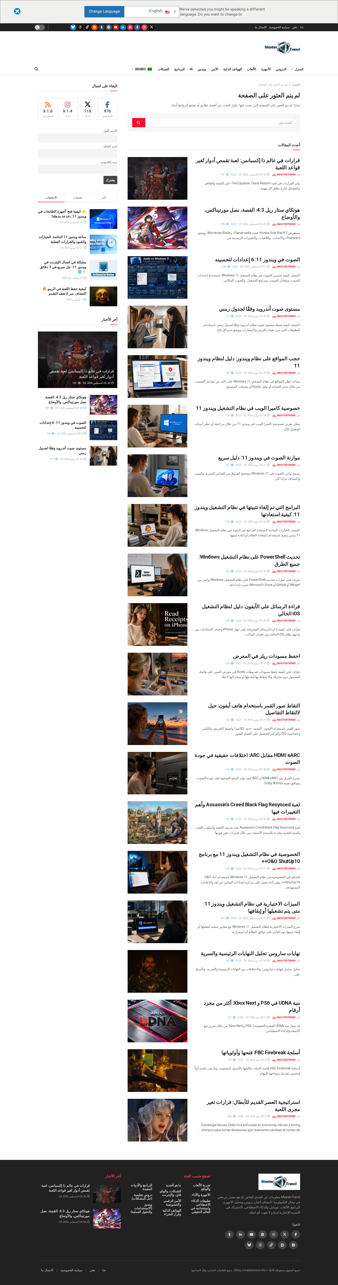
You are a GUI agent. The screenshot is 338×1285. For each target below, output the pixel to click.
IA (191, 69)
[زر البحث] (36, 69)
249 (229, 1116)
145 (227, 620)
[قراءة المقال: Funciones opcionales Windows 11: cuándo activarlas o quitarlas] (157, 921)
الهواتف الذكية (232, 69)
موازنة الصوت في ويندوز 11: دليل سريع (259, 458)
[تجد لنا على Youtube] (116, 27)
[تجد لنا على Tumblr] (102, 27)
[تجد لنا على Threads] (80, 27)
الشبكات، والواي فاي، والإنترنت (170, 1193)
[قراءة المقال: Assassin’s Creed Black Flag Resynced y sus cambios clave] (157, 822)
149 (227, 868)
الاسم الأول (110, 130)
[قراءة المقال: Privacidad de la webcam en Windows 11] (157, 426)
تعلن (294, 27)
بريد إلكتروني (109, 162)
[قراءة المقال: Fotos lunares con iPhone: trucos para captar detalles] (157, 723)
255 (227, 960)
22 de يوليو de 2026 (254, 663)
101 (223, 174)
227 (227, 465)
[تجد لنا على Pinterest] (130, 27)
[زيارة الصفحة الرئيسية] (283, 47)
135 (227, 415)
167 (229, 1017)
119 (227, 316)
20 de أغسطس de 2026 (252, 174)
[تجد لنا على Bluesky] (73, 27)
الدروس (281, 69)
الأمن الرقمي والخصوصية (172, 1202)
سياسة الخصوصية (279, 27)
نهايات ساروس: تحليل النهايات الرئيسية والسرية (250, 953)
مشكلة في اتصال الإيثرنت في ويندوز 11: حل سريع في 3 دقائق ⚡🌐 (63, 267)
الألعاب (251, 69)
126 (227, 719)
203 (223, 918)
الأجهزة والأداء (201, 1195)
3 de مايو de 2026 (256, 1059)
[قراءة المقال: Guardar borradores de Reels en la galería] (157, 674)
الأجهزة (266, 69)
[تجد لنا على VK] (109, 27)
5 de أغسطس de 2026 (253, 266)
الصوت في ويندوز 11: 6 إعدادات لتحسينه (257, 259)
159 (227, 571)
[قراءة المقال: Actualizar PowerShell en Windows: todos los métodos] (157, 575)
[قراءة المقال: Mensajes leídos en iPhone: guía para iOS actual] (157, 624)
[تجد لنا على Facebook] (137, 27)
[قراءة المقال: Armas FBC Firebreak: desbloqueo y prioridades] (157, 1070)
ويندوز (202, 69)
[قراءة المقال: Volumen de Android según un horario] (157, 327)
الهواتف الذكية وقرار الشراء (172, 1212)
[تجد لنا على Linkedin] (240, 1234)
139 (227, 521)
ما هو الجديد (173, 1185)
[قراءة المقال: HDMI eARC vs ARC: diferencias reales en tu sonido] (157, 773)
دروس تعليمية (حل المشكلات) (142, 1196)
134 (224, 266)
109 (223, 224)
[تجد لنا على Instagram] (144, 27)
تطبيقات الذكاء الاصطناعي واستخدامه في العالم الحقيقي (200, 1206)
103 (227, 819)
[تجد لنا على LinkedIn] (123, 27)
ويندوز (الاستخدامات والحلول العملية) (141, 1208)
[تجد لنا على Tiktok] (271, 1245)
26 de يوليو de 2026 (254, 521)
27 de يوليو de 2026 (254, 465)
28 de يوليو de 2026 (254, 415)
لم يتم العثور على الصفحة (273, 84)
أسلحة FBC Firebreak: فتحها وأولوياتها (260, 1052)
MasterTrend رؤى (284, 174)
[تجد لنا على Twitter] (152, 27)
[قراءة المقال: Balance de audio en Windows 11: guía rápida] (157, 475)
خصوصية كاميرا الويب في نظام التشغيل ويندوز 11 (248, 408)
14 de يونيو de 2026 (254, 960)
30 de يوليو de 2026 (254, 316)
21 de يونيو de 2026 (254, 868)
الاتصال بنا (260, 27)
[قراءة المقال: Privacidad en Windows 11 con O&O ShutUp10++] (157, 872)
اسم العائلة (110, 146)
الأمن (214, 69)
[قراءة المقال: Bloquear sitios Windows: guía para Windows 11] (157, 376)
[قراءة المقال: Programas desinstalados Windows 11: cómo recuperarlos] (157, 525)
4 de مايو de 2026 (256, 1017)
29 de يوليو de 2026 (254, 372)
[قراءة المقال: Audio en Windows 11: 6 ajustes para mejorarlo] (157, 277)
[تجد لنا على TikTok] (87, 27)
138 (227, 372)
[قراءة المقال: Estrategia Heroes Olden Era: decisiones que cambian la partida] (157, 1120)
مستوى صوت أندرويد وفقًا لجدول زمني (259, 309)
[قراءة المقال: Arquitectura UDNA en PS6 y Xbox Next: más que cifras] (157, 1021)
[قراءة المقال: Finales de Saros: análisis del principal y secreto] (157, 971)
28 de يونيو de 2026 (254, 769)
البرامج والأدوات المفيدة (141, 1187)
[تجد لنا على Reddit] (94, 27)
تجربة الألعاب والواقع (201, 1187)
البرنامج (179, 69)
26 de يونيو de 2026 (254, 819)
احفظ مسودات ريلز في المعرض (266, 656)
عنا (302, 27)
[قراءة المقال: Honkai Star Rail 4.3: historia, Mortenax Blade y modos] (157, 228)
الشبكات (163, 69)
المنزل (299, 69)
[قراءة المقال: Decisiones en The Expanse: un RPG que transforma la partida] (157, 178)
